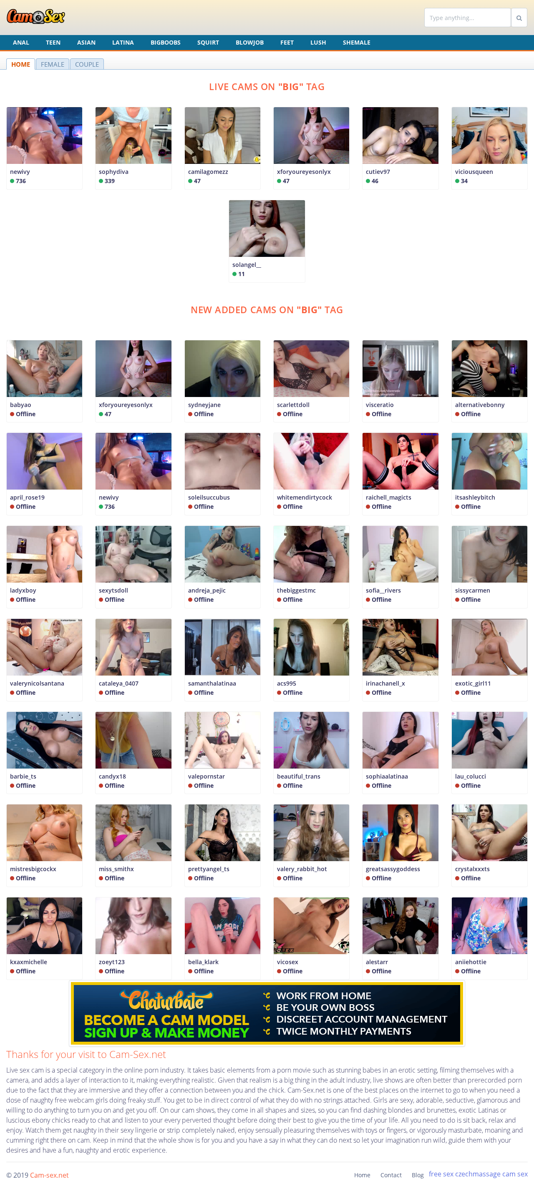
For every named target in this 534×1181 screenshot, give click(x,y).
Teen (53, 42)
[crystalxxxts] (489, 832)
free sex (441, 1173)
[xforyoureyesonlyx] (133, 368)
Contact (391, 1175)
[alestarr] (400, 925)
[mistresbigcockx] (44, 832)
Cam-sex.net (49, 1175)
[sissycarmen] (489, 554)
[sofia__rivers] (400, 554)
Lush (318, 42)
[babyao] (44, 368)
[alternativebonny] (489, 368)
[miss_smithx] (133, 832)
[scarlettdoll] (311, 368)
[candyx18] (133, 740)
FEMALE (52, 64)
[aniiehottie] (489, 925)
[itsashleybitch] (489, 461)
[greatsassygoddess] (400, 832)
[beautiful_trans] (311, 740)
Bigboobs (166, 42)
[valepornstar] (222, 740)
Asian (86, 42)
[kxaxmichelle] (44, 925)
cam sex (515, 1173)
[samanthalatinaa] (222, 647)
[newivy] (133, 461)
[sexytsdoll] (133, 554)
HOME (20, 64)
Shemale (356, 42)
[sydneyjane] (222, 368)
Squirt (208, 42)
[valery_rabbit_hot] (311, 832)
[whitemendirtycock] (311, 461)
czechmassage (478, 1173)
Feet (287, 42)
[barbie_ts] (44, 740)
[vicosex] (311, 925)
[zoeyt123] (133, 925)
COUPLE (87, 64)
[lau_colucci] (489, 740)
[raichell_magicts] (400, 461)
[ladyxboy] (44, 554)
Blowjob (250, 42)
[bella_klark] (222, 925)
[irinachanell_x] (400, 647)
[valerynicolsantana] (44, 647)
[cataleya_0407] (133, 647)
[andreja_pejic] (222, 554)
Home (362, 1175)
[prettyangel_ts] (222, 832)
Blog (418, 1175)
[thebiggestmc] (311, 554)
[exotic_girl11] (489, 647)
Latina (123, 42)
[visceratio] (400, 368)
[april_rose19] (44, 461)
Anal (21, 42)
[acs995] (311, 647)
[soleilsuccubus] (222, 461)
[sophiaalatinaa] (400, 740)
